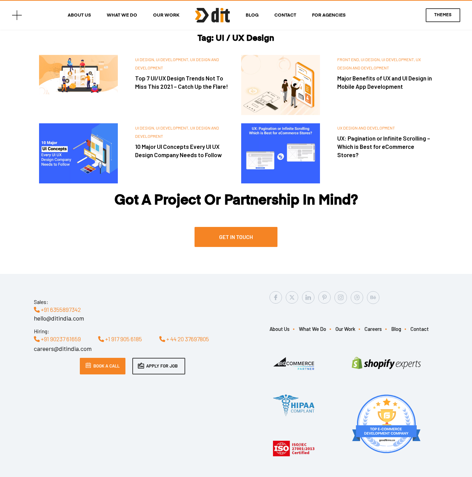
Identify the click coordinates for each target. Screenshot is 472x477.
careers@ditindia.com (63, 348)
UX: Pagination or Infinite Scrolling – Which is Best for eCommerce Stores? (383, 146)
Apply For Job (162, 366)
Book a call (106, 366)
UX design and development (366, 127)
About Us (79, 16)
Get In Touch (236, 236)
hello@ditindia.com (59, 318)
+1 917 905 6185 (123, 338)
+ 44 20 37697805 (187, 338)
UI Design (144, 59)
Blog (252, 16)
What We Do (122, 16)
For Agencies (329, 16)
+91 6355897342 (60, 309)
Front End (348, 59)
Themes (443, 15)
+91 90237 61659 (60, 338)
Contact (285, 16)
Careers (373, 329)
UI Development (172, 59)
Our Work (166, 16)
